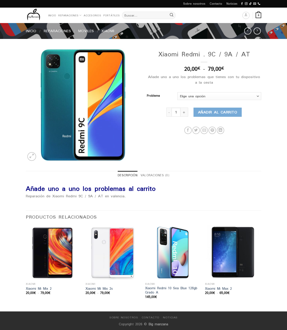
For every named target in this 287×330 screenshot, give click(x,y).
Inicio (52, 15)
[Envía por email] (204, 130)
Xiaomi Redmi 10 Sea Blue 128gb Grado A (171, 290)
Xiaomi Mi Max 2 (218, 289)
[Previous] (26, 268)
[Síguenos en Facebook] (242, 3)
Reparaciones (68, 15)
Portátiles (111, 15)
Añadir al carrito (217, 112)
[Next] (260, 268)
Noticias (231, 4)
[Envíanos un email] (254, 3)
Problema (153, 95)
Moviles (86, 31)
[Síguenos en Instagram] (246, 3)
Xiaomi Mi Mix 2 (39, 289)
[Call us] (259, 3)
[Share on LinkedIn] (220, 130)
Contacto (216, 4)
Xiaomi (107, 31)
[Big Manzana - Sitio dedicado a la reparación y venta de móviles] (33, 15)
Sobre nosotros (194, 4)
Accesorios (92, 15)
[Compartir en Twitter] (196, 130)
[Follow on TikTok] (250, 3)
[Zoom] (31, 156)
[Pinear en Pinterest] (212, 130)
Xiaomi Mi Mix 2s (99, 289)
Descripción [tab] (127, 175)
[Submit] (171, 15)
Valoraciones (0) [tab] (155, 175)
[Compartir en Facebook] (188, 130)
